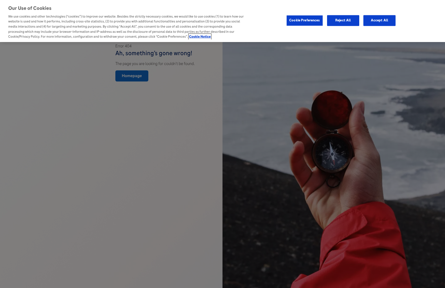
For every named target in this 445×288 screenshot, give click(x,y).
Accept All (379, 20)
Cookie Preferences (304, 20)
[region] (222, 21)
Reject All (343, 20)
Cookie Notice (200, 36)
